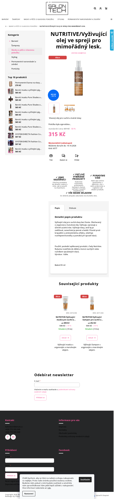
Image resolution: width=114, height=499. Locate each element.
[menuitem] (5, 19)
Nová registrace (12, 481)
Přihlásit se (40, 397)
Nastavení (28, 493)
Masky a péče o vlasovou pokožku (22, 51)
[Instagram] (13, 437)
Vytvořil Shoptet (102, 495)
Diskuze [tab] (72, 208)
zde (49, 488)
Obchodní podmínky (68, 433)
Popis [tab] (57, 208)
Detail (64, 338)
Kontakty (63, 430)
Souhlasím (85, 479)
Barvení (14, 41)
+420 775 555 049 (12, 429)
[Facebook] (7, 437)
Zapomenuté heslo (13, 484)
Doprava (62, 426)
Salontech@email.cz (14, 426)
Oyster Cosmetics (78, 53)
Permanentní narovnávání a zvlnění (23, 62)
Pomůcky (15, 68)
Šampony (15, 45)
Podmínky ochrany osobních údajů (74, 436)
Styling (14, 57)
